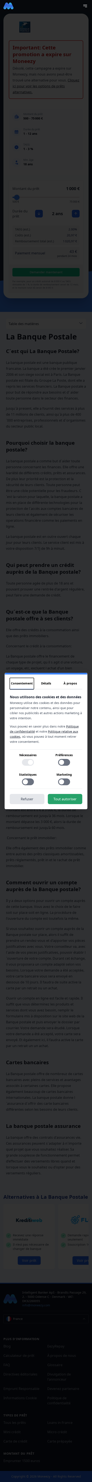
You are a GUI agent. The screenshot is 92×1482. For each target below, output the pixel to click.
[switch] (28, 762)
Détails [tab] (46, 683)
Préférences (64, 755)
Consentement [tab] (22, 683)
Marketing (64, 775)
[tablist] (46, 683)
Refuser (27, 799)
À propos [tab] (70, 683)
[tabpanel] (46, 741)
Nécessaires (28, 755)
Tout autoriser (65, 799)
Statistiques (28, 775)
